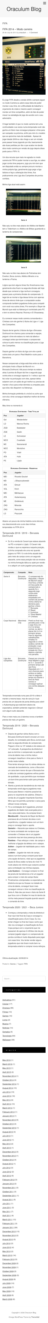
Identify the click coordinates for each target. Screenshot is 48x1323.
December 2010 (9, 1231)
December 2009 (9, 1263)
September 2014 (9, 1084)
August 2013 (7, 1131)
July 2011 (6, 1203)
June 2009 (6, 1287)
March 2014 (7, 1108)
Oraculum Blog (24, 8)
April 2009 (6, 1295)
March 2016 (7, 1064)
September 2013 (9, 1127)
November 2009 (9, 1267)
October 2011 (8, 1191)
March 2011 (7, 1219)
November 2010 (9, 1235)
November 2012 (9, 1155)
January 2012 (8, 1183)
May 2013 (6, 1143)
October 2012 (8, 1159)
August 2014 (7, 1088)
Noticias (5, 1027)
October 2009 (8, 1271)
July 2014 (6, 1092)
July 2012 (6, 1167)
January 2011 (8, 1227)
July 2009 (6, 1283)
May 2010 (6, 1251)
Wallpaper (6, 1039)
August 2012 (7, 1163)
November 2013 (9, 1120)
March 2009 (7, 1299)
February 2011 (8, 1223)
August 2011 (7, 1199)
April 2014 (6, 1104)
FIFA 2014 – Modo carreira (17, 29)
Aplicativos (7, 1000)
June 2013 (6, 1139)
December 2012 (9, 1151)
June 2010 (6, 1247)
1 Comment (33, 32)
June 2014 (6, 1096)
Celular (5, 1004)
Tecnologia (7, 1035)
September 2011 (9, 1195)
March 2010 (7, 1255)
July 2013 (6, 1135)
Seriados (6, 1031)
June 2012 (6, 1171)
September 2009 (9, 1275)
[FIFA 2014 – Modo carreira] (24, 96)
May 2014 (6, 1100)
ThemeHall (35, 1317)
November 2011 (9, 1187)
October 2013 (8, 1123)
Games (13, 964)
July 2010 (6, 1243)
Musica (5, 1023)
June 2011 (6, 1207)
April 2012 (6, 1175)
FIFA (25, 964)
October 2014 (8, 1080)
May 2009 (6, 1291)
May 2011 (6, 1211)
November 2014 (9, 1076)
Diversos (6, 1007)
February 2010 (8, 1259)
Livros (4, 1019)
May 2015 (6, 1068)
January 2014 (8, 1116)
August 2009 (7, 1279)
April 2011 (6, 1215)
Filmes (5, 1011)
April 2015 (6, 1072)
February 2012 (8, 1179)
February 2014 (8, 1112)
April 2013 (6, 1147)
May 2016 (6, 1060)
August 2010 (7, 1239)
